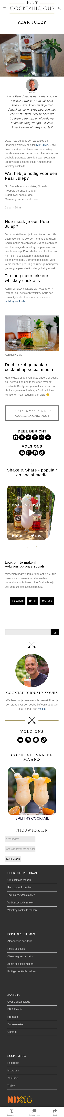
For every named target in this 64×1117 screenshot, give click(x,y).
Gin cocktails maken (19, 880)
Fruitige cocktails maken (21, 971)
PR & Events (14, 1009)
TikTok (32, 600)
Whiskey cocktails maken (22, 910)
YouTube (47, 600)
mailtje (42, 708)
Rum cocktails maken (19, 887)
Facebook (13, 1062)
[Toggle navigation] (4, 8)
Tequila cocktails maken (21, 895)
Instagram (17, 600)
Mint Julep (42, 145)
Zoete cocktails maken (20, 963)
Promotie (12, 1016)
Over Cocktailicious (18, 1001)
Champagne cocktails (20, 956)
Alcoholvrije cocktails (19, 941)
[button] (59, 8)
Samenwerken (15, 1024)
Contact (11, 1031)
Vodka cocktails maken (20, 902)
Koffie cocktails (16, 948)
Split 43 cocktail (32, 818)
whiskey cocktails (15, 301)
